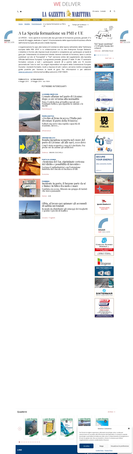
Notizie (44, 196)
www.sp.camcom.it (25, 72)
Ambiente (26, 20)
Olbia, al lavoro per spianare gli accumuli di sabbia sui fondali (64, 204)
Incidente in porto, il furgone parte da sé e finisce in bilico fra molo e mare (64, 184)
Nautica (96, 20)
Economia (67, 20)
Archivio (110, 412)
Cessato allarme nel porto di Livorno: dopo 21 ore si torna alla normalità (62, 97)
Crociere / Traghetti (48, 218)
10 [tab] (35, 442)
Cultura (86, 20)
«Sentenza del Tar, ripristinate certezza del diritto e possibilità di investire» (63, 163)
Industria (47, 20)
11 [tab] (37, 442)
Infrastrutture (46, 131)
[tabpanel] (104, 48)
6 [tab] (104, 55)
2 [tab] (96, 55)
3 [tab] (98, 55)
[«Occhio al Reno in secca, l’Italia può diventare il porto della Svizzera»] (29, 122)
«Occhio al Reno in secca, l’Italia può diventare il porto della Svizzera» (61, 119)
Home (20, 24)
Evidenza (45, 152)
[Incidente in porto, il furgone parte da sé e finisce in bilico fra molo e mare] (29, 188)
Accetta (86, 446)
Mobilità (36, 20)
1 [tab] (94, 55)
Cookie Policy (100, 450)
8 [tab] (107, 55)
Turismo (77, 20)
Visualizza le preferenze (120, 446)
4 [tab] (100, 55)
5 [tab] (102, 55)
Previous (19, 428)
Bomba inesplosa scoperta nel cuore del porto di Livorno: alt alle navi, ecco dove (64, 141)
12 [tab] (39, 442)
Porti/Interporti (37, 24)
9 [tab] (33, 442)
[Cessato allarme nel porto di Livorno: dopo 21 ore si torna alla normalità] (29, 101)
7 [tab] (105, 55)
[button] (129, 428)
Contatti (103, 11)
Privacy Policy (109, 450)
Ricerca (57, 20)
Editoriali (106, 20)
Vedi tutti (108, 58)
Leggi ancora (104, 48)
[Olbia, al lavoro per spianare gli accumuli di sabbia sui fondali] (29, 210)
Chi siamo (95, 11)
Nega (101, 446)
